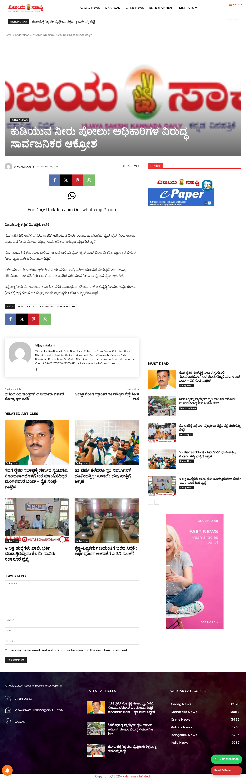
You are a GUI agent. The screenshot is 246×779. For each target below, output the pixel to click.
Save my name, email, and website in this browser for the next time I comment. (69, 651)
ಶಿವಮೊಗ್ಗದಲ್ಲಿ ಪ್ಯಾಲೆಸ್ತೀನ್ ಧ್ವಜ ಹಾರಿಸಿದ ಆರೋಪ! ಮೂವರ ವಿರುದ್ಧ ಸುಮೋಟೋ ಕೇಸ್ (130, 729)
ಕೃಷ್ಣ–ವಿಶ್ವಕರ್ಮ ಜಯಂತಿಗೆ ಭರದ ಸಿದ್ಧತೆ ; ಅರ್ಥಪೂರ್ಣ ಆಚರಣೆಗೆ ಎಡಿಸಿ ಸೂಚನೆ (106, 551)
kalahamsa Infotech (137, 776)
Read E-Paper (223, 770)
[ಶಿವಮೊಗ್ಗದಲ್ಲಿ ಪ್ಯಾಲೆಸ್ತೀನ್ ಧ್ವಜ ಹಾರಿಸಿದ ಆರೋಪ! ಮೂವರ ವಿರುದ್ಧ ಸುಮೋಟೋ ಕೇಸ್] (162, 406)
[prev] (229, 21)
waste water (66, 306)
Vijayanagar (185, 434)
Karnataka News (188, 408)
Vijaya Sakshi (25, 166)
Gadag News (22, 35)
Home (8, 35)
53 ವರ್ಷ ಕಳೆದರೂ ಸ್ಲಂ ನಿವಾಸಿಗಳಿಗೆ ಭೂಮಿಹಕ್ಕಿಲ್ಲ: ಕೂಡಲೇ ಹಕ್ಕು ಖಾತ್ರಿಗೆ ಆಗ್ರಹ (74, 21)
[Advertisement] (194, 235)
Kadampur (46, 306)
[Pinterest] (77, 180)
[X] (66, 180)
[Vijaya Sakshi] (9, 167)
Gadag (31, 306)
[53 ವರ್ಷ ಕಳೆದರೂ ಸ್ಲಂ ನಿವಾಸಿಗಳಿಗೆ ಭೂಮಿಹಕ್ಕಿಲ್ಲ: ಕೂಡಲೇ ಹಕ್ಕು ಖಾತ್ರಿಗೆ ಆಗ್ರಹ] (107, 442)
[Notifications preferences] (7, 770)
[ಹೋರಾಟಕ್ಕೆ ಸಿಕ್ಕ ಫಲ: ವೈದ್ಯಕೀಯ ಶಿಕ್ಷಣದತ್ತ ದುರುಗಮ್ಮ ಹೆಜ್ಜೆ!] (162, 433)
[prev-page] (150, 502)
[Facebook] (54, 180)
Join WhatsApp (229, 759)
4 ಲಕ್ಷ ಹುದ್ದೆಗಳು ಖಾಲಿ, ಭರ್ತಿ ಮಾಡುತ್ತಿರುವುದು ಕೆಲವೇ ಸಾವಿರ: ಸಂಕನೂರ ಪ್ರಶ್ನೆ (30, 554)
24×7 (20, 306)
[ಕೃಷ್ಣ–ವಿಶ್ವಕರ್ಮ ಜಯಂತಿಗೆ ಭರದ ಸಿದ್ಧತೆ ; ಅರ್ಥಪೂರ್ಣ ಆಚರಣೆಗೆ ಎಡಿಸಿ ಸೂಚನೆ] (107, 520)
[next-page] (156, 502)
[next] (235, 21)
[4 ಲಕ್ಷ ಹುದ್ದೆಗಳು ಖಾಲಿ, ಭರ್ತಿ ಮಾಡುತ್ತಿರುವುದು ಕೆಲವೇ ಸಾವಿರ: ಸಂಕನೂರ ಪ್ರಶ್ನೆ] (37, 520)
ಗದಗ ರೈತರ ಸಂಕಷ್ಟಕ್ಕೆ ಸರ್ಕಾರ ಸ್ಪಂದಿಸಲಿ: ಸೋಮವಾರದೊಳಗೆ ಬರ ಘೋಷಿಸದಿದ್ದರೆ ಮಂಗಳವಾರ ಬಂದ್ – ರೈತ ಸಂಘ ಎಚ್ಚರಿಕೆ (36, 479)
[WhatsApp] (89, 180)
